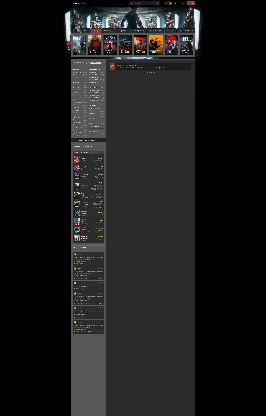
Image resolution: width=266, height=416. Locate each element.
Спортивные (77, 122)
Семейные (76, 120)
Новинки (96, 31)
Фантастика (77, 132)
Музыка (75, 112)
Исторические (77, 102)
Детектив (76, 92)
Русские (75, 77)
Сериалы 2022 (94, 100)
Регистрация (179, 3)
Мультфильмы (94, 131)
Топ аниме (170, 31)
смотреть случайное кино (88, 140)
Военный (76, 90)
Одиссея (79, 264)
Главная (86, 31)
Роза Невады (81, 289)
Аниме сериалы (94, 126)
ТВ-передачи (77, 127)
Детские (76, 95)
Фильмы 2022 (93, 82)
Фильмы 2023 (93, 80)
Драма (75, 100)
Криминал (76, 107)
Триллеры (76, 125)
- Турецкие (92, 116)
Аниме (91, 124)
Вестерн (76, 87)
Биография (76, 82)
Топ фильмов (108, 31)
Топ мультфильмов (137, 31)
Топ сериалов (122, 31)
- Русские (92, 113)
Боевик (75, 85)
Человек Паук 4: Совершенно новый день (89, 278)
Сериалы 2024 (94, 95)
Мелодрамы (77, 110)
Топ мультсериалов (156, 31)
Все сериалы (93, 108)
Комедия (76, 105)
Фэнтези (76, 135)
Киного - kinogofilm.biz (151, 72)
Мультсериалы (94, 134)
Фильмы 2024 (93, 77)
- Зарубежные (94, 111)
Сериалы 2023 (94, 98)
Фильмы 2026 (93, 72)
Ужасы (75, 130)
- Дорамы (92, 118)
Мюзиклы (76, 115)
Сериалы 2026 (94, 90)
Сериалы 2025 (94, 93)
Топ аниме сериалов (186, 31)
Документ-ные (78, 97)
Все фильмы (77, 72)
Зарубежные (77, 75)
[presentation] (69, 47)
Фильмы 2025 (93, 75)
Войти (191, 3)
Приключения (77, 117)
